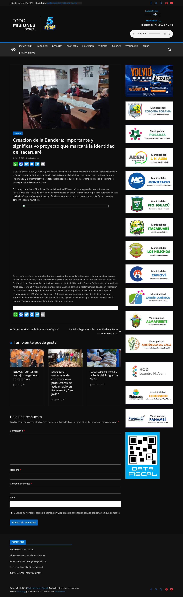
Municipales (25, 46)
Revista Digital (27, 53)
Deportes (57, 46)
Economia (72, 46)
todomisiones (33, 158)
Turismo (103, 46)
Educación (88, 46)
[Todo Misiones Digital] (13, 49)
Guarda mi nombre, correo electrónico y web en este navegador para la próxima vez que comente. (67, 512)
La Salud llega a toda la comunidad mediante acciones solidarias (93, 331)
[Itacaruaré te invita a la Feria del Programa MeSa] (104, 351)
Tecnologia (132, 46)
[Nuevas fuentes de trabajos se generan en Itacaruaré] (27, 351)
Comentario (17, 430)
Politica (116, 46)
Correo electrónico (21, 483)
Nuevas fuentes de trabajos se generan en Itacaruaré (26, 375)
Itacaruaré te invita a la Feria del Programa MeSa (104, 375)
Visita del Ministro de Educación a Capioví (35, 329)
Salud (146, 46)
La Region (42, 46)
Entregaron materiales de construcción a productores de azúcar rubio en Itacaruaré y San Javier (62, 383)
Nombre (15, 469)
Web (12, 497)
